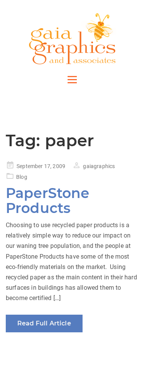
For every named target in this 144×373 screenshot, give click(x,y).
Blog (21, 177)
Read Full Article (44, 323)
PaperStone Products (47, 201)
